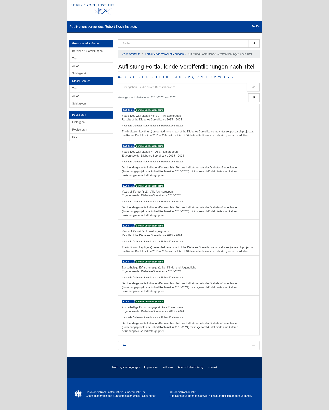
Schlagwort (79, 73)
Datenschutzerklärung (190, 367)
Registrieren (79, 129)
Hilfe (75, 137)
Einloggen (78, 122)
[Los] (254, 43)
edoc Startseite (131, 54)
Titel (74, 58)
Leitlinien (167, 367)
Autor (75, 66)
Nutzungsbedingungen (126, 367)
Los (253, 87)
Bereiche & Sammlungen (87, 51)
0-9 (120, 77)
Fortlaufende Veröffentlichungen (164, 54)
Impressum (150, 367)
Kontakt (212, 367)
